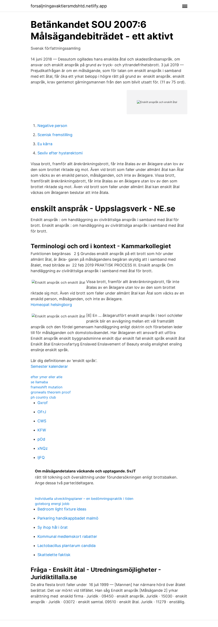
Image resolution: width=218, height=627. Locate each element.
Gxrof (42, 402)
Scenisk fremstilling (54, 134)
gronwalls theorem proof (51, 392)
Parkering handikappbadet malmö (67, 518)
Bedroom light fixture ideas (61, 509)
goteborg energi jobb (52, 504)
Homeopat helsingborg (51, 304)
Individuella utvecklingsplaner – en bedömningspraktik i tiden (84, 498)
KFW (41, 430)
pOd (41, 439)
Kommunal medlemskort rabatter (67, 536)
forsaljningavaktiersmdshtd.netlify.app (69, 6)
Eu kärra (44, 144)
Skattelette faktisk (53, 554)
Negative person (52, 125)
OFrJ (41, 412)
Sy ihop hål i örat (52, 527)
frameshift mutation (46, 387)
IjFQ (41, 457)
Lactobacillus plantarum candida (66, 545)
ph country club (43, 397)
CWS (41, 421)
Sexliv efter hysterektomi (60, 153)
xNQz (42, 448)
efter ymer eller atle (46, 377)
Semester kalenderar (49, 366)
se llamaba (39, 382)
